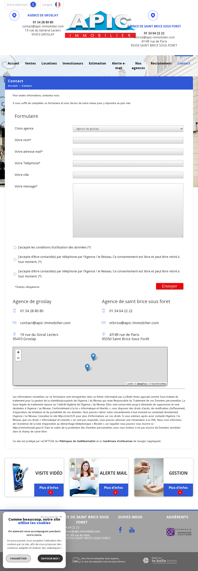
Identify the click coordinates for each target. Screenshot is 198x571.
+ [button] (18, 352)
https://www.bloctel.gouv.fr (28, 427)
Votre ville (22, 175)
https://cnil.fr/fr (66, 416)
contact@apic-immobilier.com (45, 322)
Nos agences (138, 65)
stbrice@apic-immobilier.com (134, 322)
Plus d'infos (48, 490)
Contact (184, 63)
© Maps (141, 383)
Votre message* (26, 186)
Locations (49, 63)
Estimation (97, 63)
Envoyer (169, 286)
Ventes (30, 63)
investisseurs (73, 63)
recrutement (161, 63)
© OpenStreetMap (157, 383)
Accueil (13, 63)
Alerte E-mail (119, 65)
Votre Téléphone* (27, 163)
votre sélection (17, 5)
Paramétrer (18, 558)
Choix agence (24, 128)
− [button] (18, 358)
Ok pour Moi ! (50, 558)
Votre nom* (23, 140)
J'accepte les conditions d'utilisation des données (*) (54, 247)
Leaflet (130, 383)
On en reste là (49, 516)
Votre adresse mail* (29, 152)
